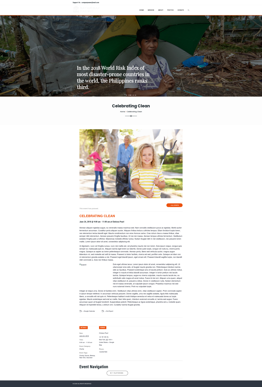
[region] (131, 56)
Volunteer (89, 358)
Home (141, 10)
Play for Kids (118, 373)
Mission (151, 10)
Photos (170, 10)
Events (87, 355)
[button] (2, 56)
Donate (181, 10)
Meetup (92, 355)
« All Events (174, 205)
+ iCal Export (109, 311)
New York (82, 358)
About (160, 10)
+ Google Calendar (89, 311)
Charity (81, 349)
